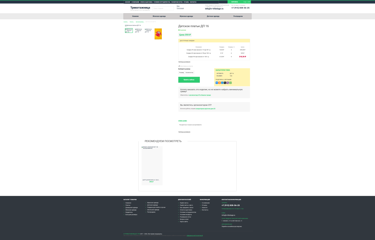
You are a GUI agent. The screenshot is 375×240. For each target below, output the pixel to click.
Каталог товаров (130, 199)
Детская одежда (213, 16)
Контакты (193, 2)
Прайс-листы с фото (186, 205)
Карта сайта (184, 221)
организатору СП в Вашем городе (200, 95)
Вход (178, 6)
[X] (225, 83)
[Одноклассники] (219, 83)
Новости (204, 207)
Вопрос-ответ (184, 219)
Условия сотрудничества (162, 2)
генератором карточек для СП (205, 108)
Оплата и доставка (146, 2)
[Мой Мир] (222, 83)
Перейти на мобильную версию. (232, 226)
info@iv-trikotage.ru (214, 9)
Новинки (135, 16)
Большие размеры (131, 214)
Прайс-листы (184, 203)
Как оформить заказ (186, 207)
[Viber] (228, 83)
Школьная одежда (153, 209)
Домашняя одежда (131, 207)
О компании (135, 2)
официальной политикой (195, 235)
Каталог (127, 2)
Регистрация (180, 8)
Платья (127, 205)
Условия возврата (186, 214)
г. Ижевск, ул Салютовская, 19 (214, 7)
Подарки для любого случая (156, 207)
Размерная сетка (177, 2)
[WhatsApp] (230, 83)
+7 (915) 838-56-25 (240, 8)
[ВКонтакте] (217, 83)
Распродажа (238, 16)
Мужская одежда (186, 16)
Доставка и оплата (187, 66)
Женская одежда (159, 16)
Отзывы (186, 2)
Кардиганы (129, 212)
